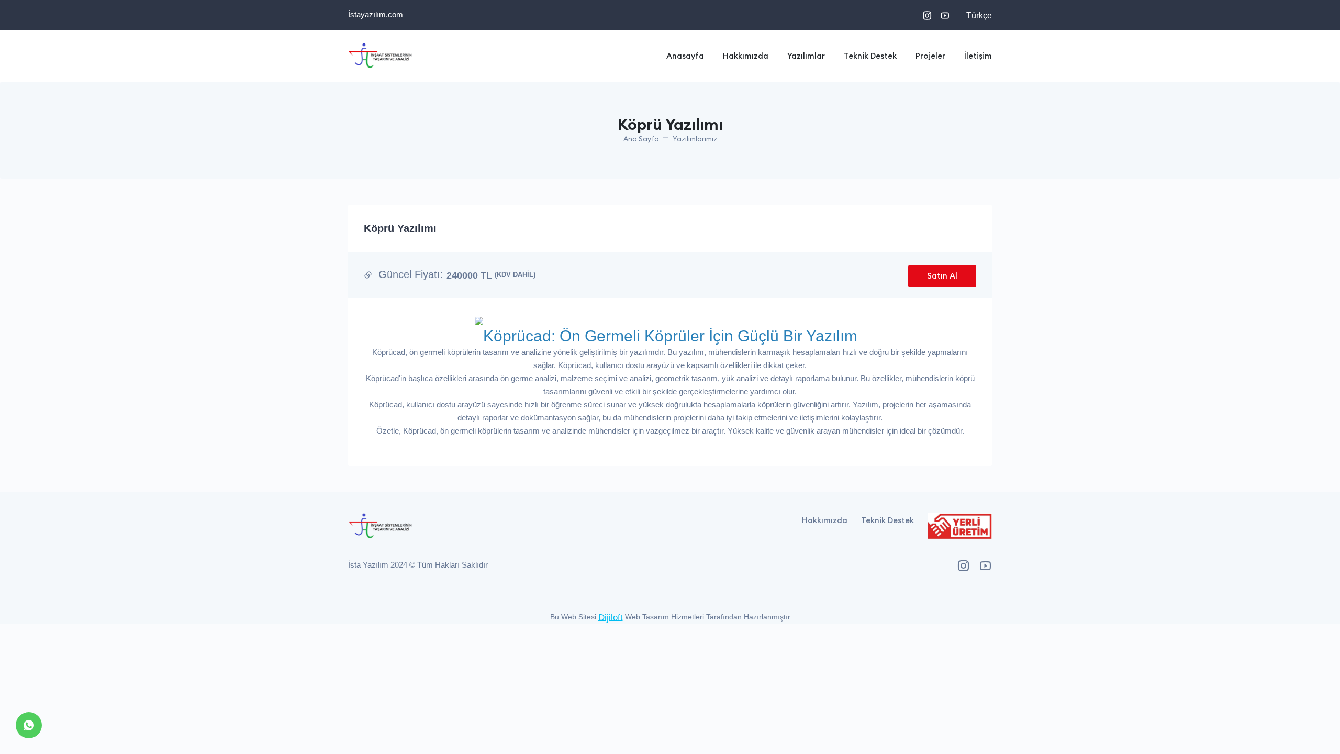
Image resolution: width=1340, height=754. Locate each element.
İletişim (978, 56)
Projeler (930, 56)
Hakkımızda (745, 56)
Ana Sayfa (641, 139)
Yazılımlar (806, 56)
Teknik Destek (870, 56)
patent (1326, 603)
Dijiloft (610, 617)
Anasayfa (685, 56)
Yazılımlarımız (695, 139)
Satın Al (942, 276)
